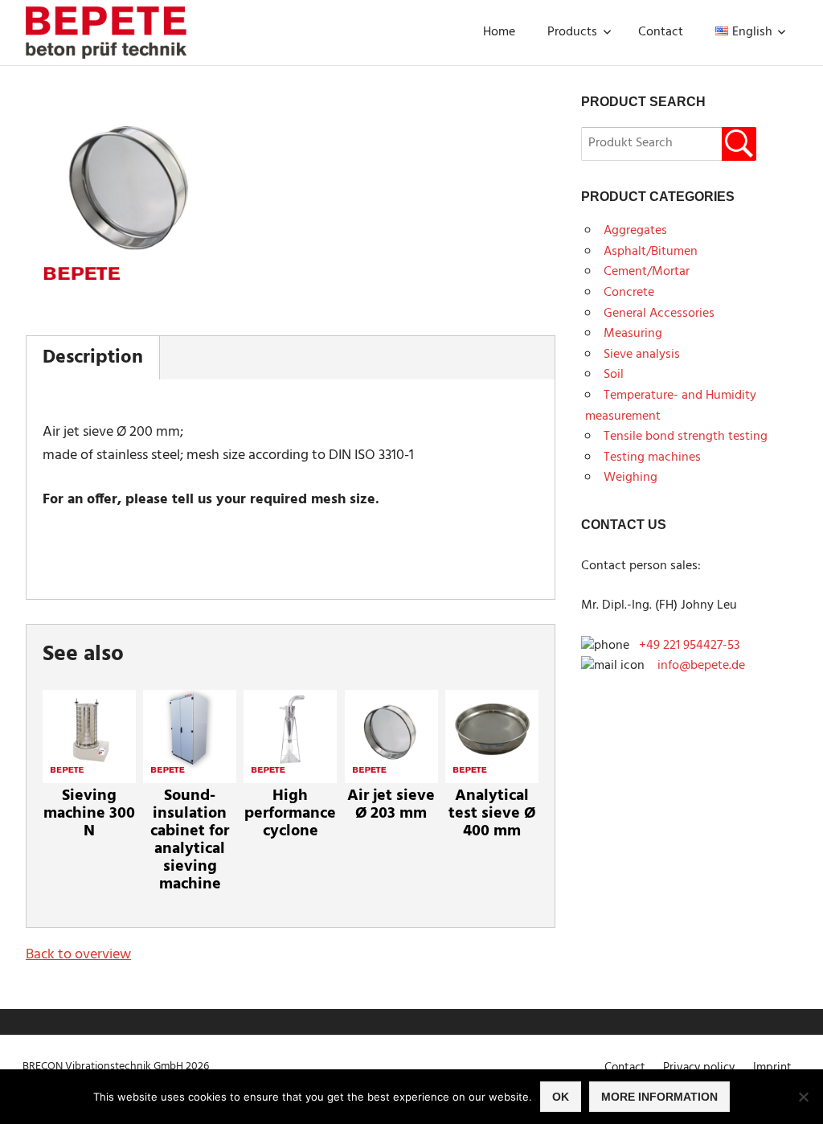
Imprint (772, 1067)
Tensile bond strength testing (686, 436)
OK (560, 1096)
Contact (660, 32)
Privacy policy (699, 1067)
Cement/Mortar (647, 271)
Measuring (633, 333)
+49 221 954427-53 (689, 645)
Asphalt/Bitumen (651, 251)
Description (93, 358)
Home (499, 32)
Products (572, 32)
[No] (803, 1097)
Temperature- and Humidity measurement (670, 406)
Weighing (630, 477)
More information (659, 1096)
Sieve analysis (642, 354)
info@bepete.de (696, 665)
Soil (614, 374)
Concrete (629, 292)
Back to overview (78, 954)
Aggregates (635, 230)
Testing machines (652, 457)
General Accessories (659, 313)
